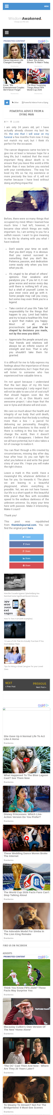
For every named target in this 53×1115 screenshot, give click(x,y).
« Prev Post (10, 686)
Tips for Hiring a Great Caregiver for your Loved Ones (23, 667)
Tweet (28, 537)
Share (27, 544)
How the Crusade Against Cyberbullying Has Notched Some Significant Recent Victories (21, 594)
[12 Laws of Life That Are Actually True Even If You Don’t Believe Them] (24, 629)
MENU (46, 6)
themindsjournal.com (23, 524)
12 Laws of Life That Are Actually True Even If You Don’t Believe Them (24, 642)
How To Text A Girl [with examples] (18, 619)
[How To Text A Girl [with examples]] (24, 607)
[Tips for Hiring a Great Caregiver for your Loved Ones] (24, 655)
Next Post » (41, 687)
